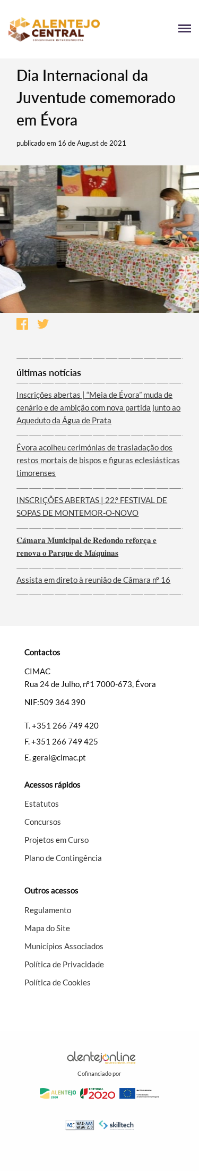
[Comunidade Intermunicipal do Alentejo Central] (54, 29)
